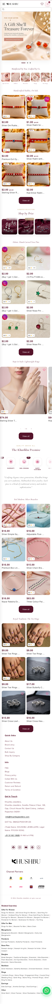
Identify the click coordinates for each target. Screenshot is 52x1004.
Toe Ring (39, 920)
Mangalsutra (6, 930)
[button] (47, 4)
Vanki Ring (17, 977)
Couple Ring (44, 975)
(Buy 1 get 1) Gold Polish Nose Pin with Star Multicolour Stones (11, 277)
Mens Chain (32, 926)
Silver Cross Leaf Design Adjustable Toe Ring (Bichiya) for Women (11, 721)
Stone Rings (19, 975)
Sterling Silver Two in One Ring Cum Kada (9, 420)
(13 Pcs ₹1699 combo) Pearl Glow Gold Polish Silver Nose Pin (36, 277)
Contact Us (9, 748)
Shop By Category (12, 755)
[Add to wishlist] (22, 98)
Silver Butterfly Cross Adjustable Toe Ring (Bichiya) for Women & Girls (36, 687)
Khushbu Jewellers (23, 898)
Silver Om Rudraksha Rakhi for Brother (11, 125)
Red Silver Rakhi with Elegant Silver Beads (36, 193)
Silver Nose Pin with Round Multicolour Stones (36, 344)
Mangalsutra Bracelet (9, 933)
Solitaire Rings (7, 975)
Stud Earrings (31, 986)
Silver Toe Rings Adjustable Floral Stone (11, 653)
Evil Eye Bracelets (20, 960)
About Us (8, 741)
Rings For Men (6, 926)
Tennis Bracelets (35, 960)
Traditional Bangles (21, 957)
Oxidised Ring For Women (17, 915)
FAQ (6, 768)
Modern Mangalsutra (26, 933)
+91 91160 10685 (12, 835)
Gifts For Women (8, 910)
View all (26, 200)
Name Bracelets (15, 962)
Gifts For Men (6, 923)
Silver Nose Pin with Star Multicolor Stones (36, 311)
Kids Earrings (6, 986)
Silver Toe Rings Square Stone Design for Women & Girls (11, 687)
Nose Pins (5, 945)
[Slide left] (20, 428)
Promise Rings (37, 977)
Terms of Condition (13, 790)
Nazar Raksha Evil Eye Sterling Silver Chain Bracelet (11, 601)
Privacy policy (10, 775)
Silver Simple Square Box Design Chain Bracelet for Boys (11, 534)
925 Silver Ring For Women (26, 913)
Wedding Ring (6, 977)
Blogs (7, 771)
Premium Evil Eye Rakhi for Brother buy (11, 159)
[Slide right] (31, 428)
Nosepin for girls (20, 948)
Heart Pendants (36, 942)
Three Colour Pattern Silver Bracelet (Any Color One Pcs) (36, 601)
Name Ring (27, 977)
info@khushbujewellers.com (17, 816)
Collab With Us (11, 779)
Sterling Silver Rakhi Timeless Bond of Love (11, 192)
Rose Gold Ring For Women (39, 915)
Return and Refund (13, 786)
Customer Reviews (12, 782)
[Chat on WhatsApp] (46, 991)
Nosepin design (7, 948)
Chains (46, 969)
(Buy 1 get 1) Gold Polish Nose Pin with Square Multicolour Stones (11, 344)
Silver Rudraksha (29, 993)
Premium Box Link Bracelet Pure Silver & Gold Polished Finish (11, 568)
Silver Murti (5, 993)
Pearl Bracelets (7, 960)
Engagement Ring (31, 975)
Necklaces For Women (27, 920)
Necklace (5, 966)
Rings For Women (7, 913)
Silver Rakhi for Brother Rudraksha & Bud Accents (36, 125)
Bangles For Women (41, 917)
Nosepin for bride (34, 948)
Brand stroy (10, 744)
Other (3, 990)
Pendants (5, 939)
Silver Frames (16, 993)
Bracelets (32, 957)
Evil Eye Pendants (8, 942)
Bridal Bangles (6, 957)
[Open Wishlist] (42, 4)
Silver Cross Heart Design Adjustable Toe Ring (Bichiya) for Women (36, 721)
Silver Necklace (7, 969)
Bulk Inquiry (10, 752)
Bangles (4, 954)
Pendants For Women (9, 920)
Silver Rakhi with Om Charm (36, 159)
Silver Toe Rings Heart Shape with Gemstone (36, 653)
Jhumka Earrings (19, 986)
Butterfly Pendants (23, 942)
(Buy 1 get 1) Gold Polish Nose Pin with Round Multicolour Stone (11, 311)
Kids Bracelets (43, 957)
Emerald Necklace (35, 969)
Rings (3, 972)
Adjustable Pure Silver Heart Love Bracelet (36, 534)
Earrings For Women (8, 917)
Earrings (4, 983)
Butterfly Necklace (21, 969)
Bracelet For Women (25, 917)
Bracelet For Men (20, 926)
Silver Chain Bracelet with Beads (36, 568)
